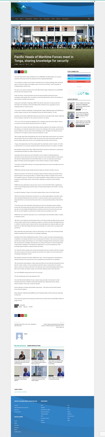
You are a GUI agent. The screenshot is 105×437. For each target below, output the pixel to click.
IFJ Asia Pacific (71, 416)
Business (36, 18)
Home (16, 18)
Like (89, 75)
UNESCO (70, 414)
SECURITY (31, 306)
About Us (16, 409)
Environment (47, 18)
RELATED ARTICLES (20, 345)
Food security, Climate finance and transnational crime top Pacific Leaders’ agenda (38, 379)
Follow (88, 78)
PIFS (42, 405)
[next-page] (17, 383)
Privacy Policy (17, 411)
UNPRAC (43, 407)
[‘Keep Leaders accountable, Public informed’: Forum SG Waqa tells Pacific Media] (56, 354)
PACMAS (43, 422)
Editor (17, 64)
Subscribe (88, 81)
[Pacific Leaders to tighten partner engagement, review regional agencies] (22, 371)
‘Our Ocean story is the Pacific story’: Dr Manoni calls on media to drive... (82, 114)
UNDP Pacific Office (45, 409)
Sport (41, 18)
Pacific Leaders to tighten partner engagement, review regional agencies (21, 379)
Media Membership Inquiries (21, 407)
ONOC (69, 411)
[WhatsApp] (25, 71)
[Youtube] (94, 1)
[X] (93, 1)
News (21, 18)
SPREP (42, 420)
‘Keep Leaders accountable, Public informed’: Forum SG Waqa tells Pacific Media (55, 362)
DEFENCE (20, 306)
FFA (68, 405)
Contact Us (29, 1)
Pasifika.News (17, 431)
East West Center (45, 418)
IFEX (42, 416)
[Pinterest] (22, 71)
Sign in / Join (23, 1)
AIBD (69, 420)
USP (68, 407)
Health (53, 18)
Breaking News (29, 18)
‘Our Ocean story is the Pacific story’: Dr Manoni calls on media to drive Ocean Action (38, 362)
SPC (68, 409)
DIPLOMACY (17, 359)
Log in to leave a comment (20, 391)
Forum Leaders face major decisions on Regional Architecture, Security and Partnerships (22, 362)
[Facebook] (91, 1)
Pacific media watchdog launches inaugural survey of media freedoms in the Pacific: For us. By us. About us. (52, 326)
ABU (69, 418)
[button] (89, 19)
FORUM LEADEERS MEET (53, 359)
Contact (16, 405)
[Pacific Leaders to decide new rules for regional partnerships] (56, 371)
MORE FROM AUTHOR (33, 345)
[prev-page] (15, 383)
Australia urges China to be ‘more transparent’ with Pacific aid (25, 325)
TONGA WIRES (22, 305)
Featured (58, 18)
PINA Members (65, 18)
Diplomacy (26, 306)
